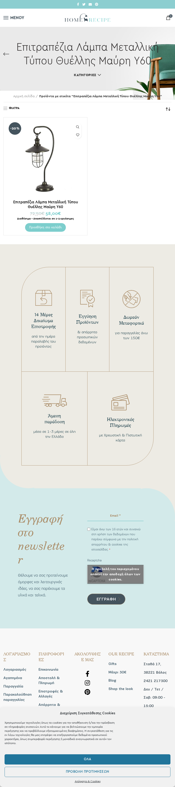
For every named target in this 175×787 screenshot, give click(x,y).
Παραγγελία (13, 686)
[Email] (90, 4)
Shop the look (120, 689)
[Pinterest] (96, 4)
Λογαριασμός (14, 669)
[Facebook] (78, 4)
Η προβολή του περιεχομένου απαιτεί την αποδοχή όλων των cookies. (115, 574)
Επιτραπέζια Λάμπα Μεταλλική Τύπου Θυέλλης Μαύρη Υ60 (45, 204)
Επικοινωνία (48, 669)
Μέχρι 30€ (117, 672)
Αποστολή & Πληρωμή (49, 680)
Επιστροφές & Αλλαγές (51, 694)
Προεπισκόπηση (78, 127)
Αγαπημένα (12, 678)
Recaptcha (94, 560)
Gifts (112, 664)
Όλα (87, 759)
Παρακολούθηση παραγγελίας (17, 697)
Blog (112, 680)
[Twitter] (84, 4)
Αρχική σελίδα (24, 96)
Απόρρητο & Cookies (87, 781)
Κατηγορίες (85, 75)
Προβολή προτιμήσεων (87, 771)
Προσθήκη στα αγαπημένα (78, 135)
